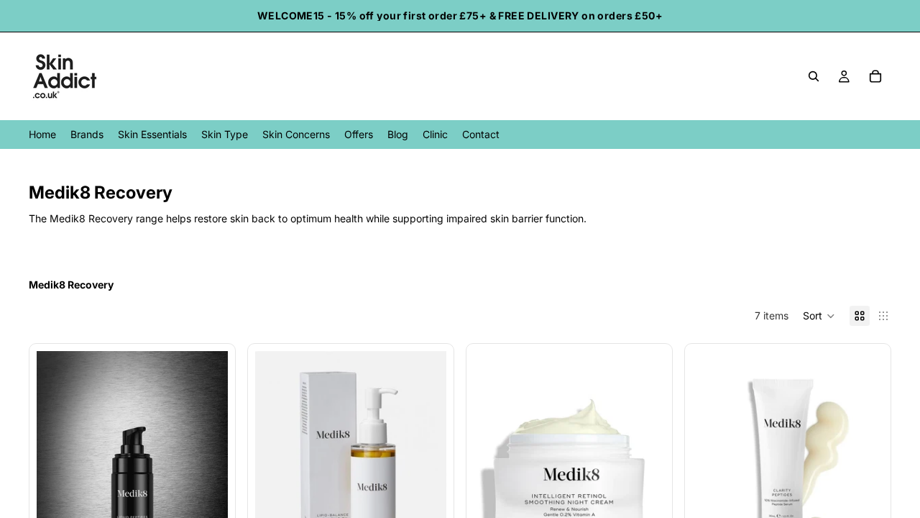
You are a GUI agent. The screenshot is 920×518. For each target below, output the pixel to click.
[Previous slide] (276, 470)
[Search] (813, 76)
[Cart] (875, 76)
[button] (819, 316)
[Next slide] (424, 470)
